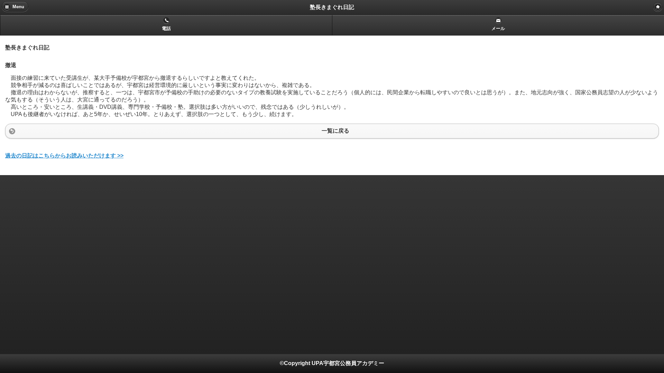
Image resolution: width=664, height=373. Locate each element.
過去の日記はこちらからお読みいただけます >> (64, 156)
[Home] (657, 6)
